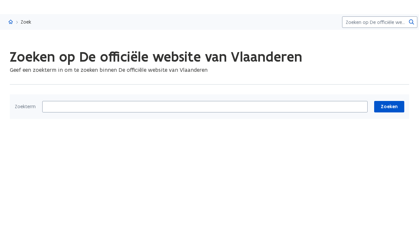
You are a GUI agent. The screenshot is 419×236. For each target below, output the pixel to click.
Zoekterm (25, 106)
